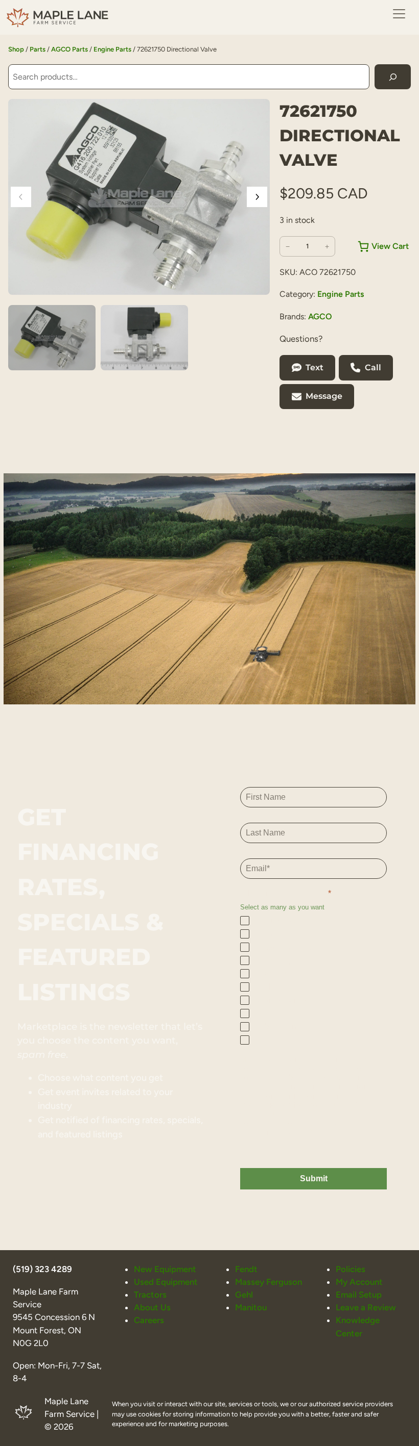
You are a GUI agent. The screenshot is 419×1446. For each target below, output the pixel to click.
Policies (350, 1269)
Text (314, 367)
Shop (16, 49)
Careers (149, 1320)
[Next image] (257, 197)
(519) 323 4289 (42, 1269)
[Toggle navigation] (399, 13)
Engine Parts (112, 49)
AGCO (320, 316)
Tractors (150, 1294)
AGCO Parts (69, 49)
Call (373, 367)
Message (324, 396)
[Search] (393, 76)
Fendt (246, 1269)
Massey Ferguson (268, 1282)
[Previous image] (21, 197)
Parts (37, 49)
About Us (152, 1307)
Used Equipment (166, 1282)
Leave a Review (366, 1307)
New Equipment (165, 1269)
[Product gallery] (139, 197)
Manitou (251, 1307)
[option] (144, 337)
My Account (359, 1282)
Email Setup (359, 1294)
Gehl (244, 1294)
